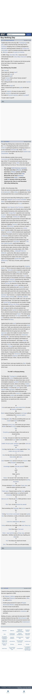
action (8, 344)
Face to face (9, 514)
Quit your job (4, 498)
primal (10, 424)
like (17, 498)
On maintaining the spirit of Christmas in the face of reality (27, 648)
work (23, 525)
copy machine (10, 533)
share (15, 420)
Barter (2, 413)
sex (15, 439)
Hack (3, 449)
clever (27, 443)
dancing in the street (13, 304)
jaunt (14, 323)
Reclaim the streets (21, 504)
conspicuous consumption (12, 634)
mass (29, 151)
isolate (7, 296)
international (14, 149)
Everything (6, 432)
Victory (3, 525)
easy (23, 533)
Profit (9, 387)
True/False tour (27, 641)
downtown (4, 294)
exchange (24, 413)
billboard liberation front (20, 634)
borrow (7, 78)
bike (2, 334)
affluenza (5, 52)
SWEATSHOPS (8, 243)
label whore (4, 648)
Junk (2, 460)
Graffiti (3, 443)
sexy (13, 424)
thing (2, 40)
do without (7, 80)
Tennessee (17, 353)
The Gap (17, 315)
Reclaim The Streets (4, 644)
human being (7, 302)
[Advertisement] (16, 16)
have (15, 72)
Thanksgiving (22, 42)
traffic (7, 336)
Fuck (4, 438)
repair (11, 85)
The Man (27, 644)
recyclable (25, 95)
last (11, 76)
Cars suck (20, 529)
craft (10, 419)
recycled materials (13, 95)
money (15, 385)
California (12, 596)
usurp (18, 493)
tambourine (4, 260)
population (12, 389)
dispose (9, 91)
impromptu (4, 333)
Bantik (6, 588)
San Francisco (20, 207)
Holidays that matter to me (4, 641)
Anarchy (14, 409)
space (13, 485)
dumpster (13, 462)
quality (21, 87)
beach (23, 521)
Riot (7, 504)
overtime (27, 383)
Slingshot (10, 199)
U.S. (4, 146)
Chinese (13, 171)
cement (25, 228)
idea (2, 141)
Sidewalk (9, 270)
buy (5, 308)
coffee (27, 598)
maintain (28, 81)
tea (4, 600)
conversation (16, 514)
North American (15, 168)
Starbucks (12, 598)
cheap (19, 533)
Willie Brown (10, 226)
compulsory (23, 611)
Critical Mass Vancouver (20, 56)
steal (26, 485)
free (16, 428)
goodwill (16, 382)
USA (2, 44)
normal (3, 296)
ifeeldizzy (7, 141)
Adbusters (4, 48)
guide (14, 310)
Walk (10, 529)
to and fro (3, 215)
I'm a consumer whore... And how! (12, 648)
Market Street (11, 281)
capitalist (19, 296)
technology (17, 449)
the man (13, 426)
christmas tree (16, 216)
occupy (10, 346)
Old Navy (7, 283)
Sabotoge (16, 508)
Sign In (28, 34)
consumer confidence (12, 638)
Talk (3, 514)
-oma (4, 634)
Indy (4, 455)
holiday (16, 192)
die (8, 179)
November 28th (14, 54)
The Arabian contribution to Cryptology (4, 637)
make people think (20, 407)
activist (19, 199)
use (11, 74)
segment (3, 389)
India (23, 173)
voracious (20, 175)
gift (27, 385)
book (14, 457)
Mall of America (23, 618)
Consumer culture (27, 638)
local (15, 199)
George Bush (12, 213)
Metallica (12, 604)
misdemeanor (26, 622)
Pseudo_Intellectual (10, 40)
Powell (19, 314)
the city (20, 203)
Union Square (10, 207)
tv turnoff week (20, 648)
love (20, 439)
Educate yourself (19, 466)
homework (9, 232)
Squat (22, 485)
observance (7, 192)
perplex (18, 272)
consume (23, 168)
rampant (3, 216)
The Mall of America (27, 631)
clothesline (5, 235)
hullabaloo (12, 279)
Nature (5, 477)
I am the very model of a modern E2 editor (19, 630)
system (23, 415)
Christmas (4, 46)
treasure (25, 460)
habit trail (25, 296)
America (3, 147)
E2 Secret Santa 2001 (20, 638)
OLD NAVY (17, 241)
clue (25, 275)
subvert (25, 151)
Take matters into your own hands (19, 450)
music (20, 457)
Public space (5, 491)
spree (18, 387)
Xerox (4, 533)
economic (18, 415)
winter (11, 378)
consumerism (4, 153)
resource (18, 393)
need (5, 70)
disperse (15, 355)
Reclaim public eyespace (12, 443)
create (8, 420)
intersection (25, 334)
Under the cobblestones (13, 521)
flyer (24, 363)
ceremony (14, 224)
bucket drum (18, 258)
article (2, 201)
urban (23, 491)
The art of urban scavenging (20, 641)
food (11, 457)
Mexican (19, 170)
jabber (24, 340)
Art (2, 407)
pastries (10, 600)
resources (8, 93)
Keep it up (27, 525)
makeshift (21, 287)
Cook (3, 419)
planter (3, 230)
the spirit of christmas (18, 52)
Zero (4, 544)
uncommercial (5, 159)
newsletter (23, 199)
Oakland (7, 596)
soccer (23, 508)
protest (12, 395)
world (15, 177)
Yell (7, 540)
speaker (16, 285)
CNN (17, 163)
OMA (4, 426)
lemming (12, 296)
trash (11, 460)
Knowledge (7, 466)
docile (28, 325)
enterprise (8, 495)
